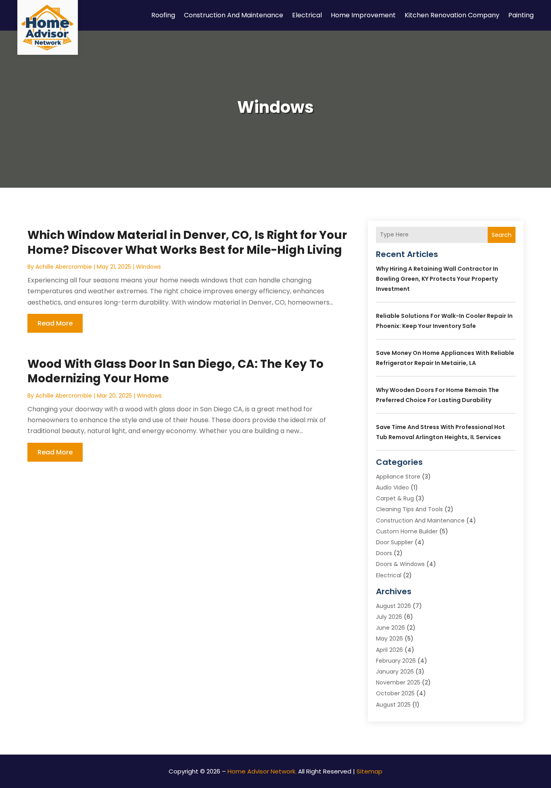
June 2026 (390, 628)
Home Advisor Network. (261, 771)
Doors (384, 553)
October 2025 (395, 693)
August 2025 (393, 705)
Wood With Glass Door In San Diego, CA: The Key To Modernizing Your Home (175, 371)
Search (501, 235)
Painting (521, 15)
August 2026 (393, 606)
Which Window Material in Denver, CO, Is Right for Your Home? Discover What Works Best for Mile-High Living (187, 242)
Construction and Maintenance (233, 15)
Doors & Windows (400, 564)
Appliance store (398, 477)
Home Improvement (363, 15)
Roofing (163, 15)
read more (55, 323)
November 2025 (398, 682)
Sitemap (369, 771)
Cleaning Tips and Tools (409, 509)
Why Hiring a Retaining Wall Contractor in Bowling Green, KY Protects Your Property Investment (437, 279)
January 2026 (395, 672)
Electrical (307, 15)
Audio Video (392, 487)
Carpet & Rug (395, 498)
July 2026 (389, 617)
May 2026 (389, 639)
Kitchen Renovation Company (452, 15)
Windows (148, 267)
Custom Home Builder (407, 531)
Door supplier (394, 542)
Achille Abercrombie (63, 267)
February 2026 (396, 661)
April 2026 (389, 650)
